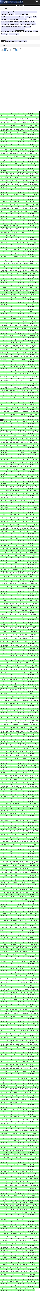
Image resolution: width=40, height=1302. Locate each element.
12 (7, 50)
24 (9, 50)
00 (1, 113)
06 (3, 113)
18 (8, 113)
